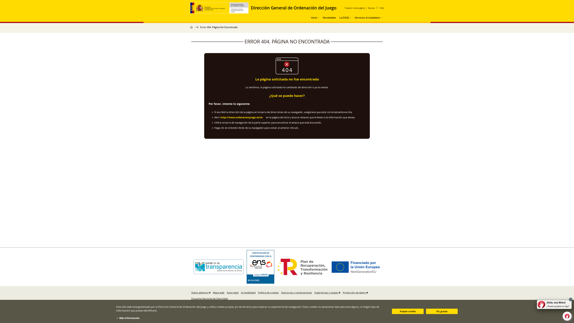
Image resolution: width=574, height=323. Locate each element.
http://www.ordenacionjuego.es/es (242, 117)
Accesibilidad (248, 292)
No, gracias (441, 311)
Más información (129, 318)
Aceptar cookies (408, 311)
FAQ (382, 8)
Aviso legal (233, 292)
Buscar (371, 8)
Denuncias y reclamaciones (296, 292)
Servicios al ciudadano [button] (367, 17)
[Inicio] (220, 8)
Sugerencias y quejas (326, 292)
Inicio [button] (314, 17)
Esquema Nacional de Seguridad (209, 298)
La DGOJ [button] (344, 17)
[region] (287, 28)
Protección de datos (354, 292)
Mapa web (218, 292)
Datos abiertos (199, 292)
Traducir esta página (355, 8)
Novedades (329, 17)
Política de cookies (268, 292)
